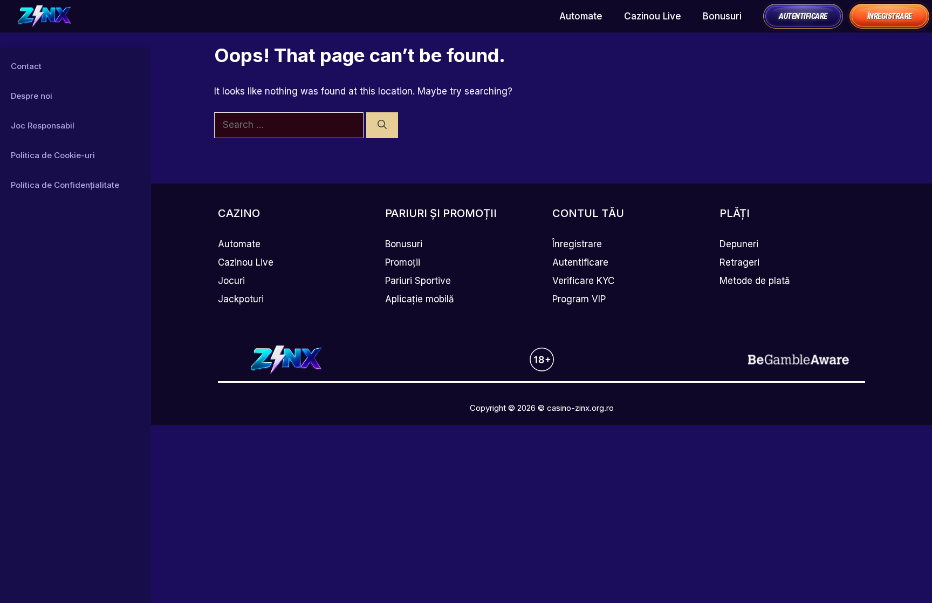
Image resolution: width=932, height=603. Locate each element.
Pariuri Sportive (418, 280)
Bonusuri (722, 16)
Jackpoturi (241, 299)
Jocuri (231, 280)
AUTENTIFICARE (803, 16)
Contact (26, 66)
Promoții (402, 262)
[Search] (382, 125)
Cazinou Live (652, 16)
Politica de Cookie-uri (53, 155)
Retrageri (739, 262)
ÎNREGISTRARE (889, 16)
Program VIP (579, 299)
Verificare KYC (583, 280)
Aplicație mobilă (419, 299)
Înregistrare (577, 244)
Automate (580, 16)
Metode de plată (754, 280)
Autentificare (580, 262)
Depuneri (738, 244)
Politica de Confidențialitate (65, 185)
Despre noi (31, 96)
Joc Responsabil (42, 125)
